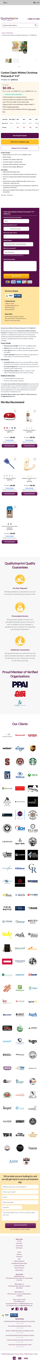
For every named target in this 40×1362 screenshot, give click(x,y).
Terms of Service (19, 1268)
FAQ (19, 1259)
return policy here (15, 320)
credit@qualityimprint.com (25, 1303)
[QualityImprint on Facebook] (17, 1309)
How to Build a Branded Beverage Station (19, 1326)
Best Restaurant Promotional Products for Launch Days (19, 1321)
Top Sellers (19, 1243)
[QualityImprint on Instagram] (25, 1309)
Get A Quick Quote (9, 445)
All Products (19, 1248)
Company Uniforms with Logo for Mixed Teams (20, 1340)
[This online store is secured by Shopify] (9, 296)
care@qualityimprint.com (12, 305)
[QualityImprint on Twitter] (12, 1309)
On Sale (19, 1241)
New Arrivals (19, 1245)
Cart (37, 2)
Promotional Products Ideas (19, 1263)
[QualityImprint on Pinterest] (21, 1309)
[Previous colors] (2, 60)
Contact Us (19, 1256)
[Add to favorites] (15, 411)
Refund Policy (29, 1354)
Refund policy (19, 1270)
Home (19, 1252)
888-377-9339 (21, 1299)
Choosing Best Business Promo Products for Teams (19, 1335)
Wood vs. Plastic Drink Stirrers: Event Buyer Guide (20, 1331)
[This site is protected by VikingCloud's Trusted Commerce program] (18, 296)
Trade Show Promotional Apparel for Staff (19, 1344)
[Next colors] (36, 60)
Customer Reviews (19, 1265)
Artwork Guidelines (19, 1261)
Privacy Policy (19, 1354)
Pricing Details (10, 440)
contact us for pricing (13, 107)
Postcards (10, 195)
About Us (19, 1254)
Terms (36, 1354)
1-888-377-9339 (33, 19)
